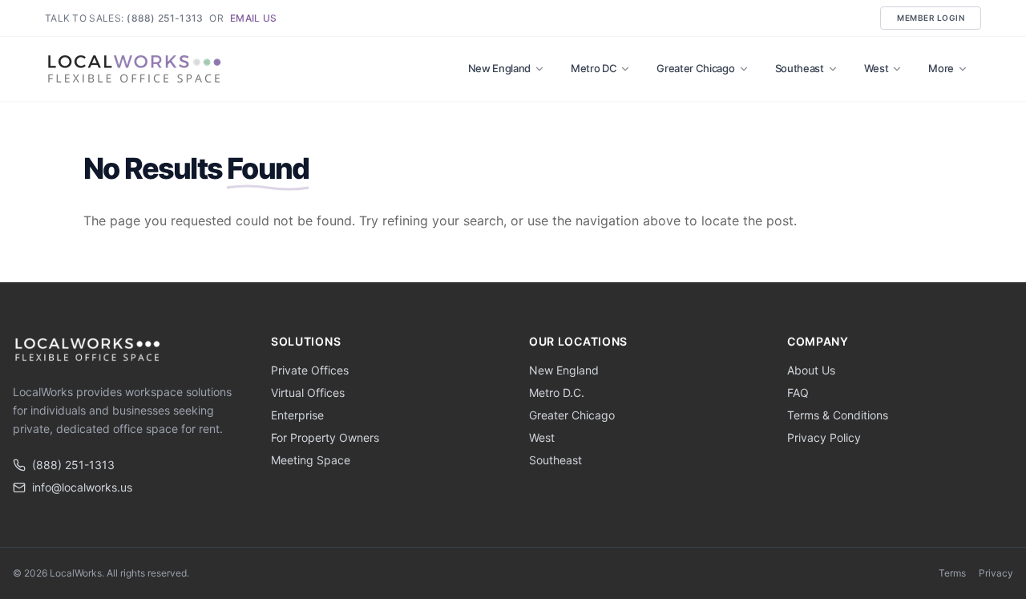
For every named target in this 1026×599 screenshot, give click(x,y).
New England (499, 68)
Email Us (253, 18)
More (941, 68)
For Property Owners (325, 437)
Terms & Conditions (837, 415)
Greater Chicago (695, 68)
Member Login (930, 17)
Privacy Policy (824, 437)
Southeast (799, 68)
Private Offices (310, 370)
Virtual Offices (308, 392)
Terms (952, 573)
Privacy (996, 573)
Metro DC (593, 68)
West (876, 68)
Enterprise (297, 415)
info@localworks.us (82, 487)
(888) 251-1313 (165, 18)
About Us (811, 370)
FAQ (798, 392)
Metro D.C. (556, 392)
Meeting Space (310, 460)
